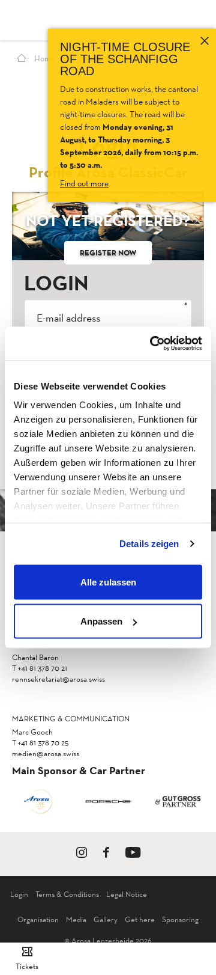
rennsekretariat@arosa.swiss (58, 679)
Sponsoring (180, 919)
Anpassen (101, 621)
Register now (108, 252)
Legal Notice (126, 894)
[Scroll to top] (196, 921)
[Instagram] (81, 855)
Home (43, 58)
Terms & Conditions (67, 894)
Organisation (38, 919)
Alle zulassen (108, 581)
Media (76, 919)
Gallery (106, 919)
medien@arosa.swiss (45, 753)
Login (19, 894)
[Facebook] (106, 855)
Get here (140, 919)
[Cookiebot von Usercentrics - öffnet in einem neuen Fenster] (152, 344)
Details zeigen (149, 544)
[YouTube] (132, 855)
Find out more (84, 183)
